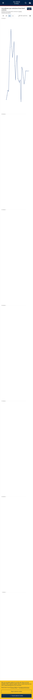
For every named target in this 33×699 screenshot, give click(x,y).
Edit (23, 15)
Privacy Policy (13, 687)
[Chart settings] (30, 15)
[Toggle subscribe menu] (30, 3)
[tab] (3, 16)
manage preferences (24, 687)
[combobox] (25, 3)
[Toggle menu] (3, 3)
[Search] (25, 3)
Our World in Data (16, 2)
